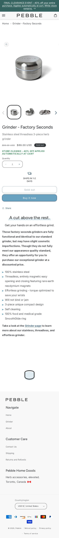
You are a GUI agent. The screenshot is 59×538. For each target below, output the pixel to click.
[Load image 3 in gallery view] (45, 112)
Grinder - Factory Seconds (26, 23)
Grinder (9, 421)
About (9, 428)
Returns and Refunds (16, 459)
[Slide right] (56, 113)
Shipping (10, 453)
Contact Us (11, 446)
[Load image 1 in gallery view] (14, 112)
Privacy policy (45, 528)
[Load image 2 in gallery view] (29, 112)
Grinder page (33, 325)
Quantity (6, 158)
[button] (3, 15)
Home (5, 23)
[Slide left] (3, 113)
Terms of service (31, 534)
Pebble (18, 528)
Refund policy (30, 528)
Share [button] (8, 208)
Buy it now (29, 198)
